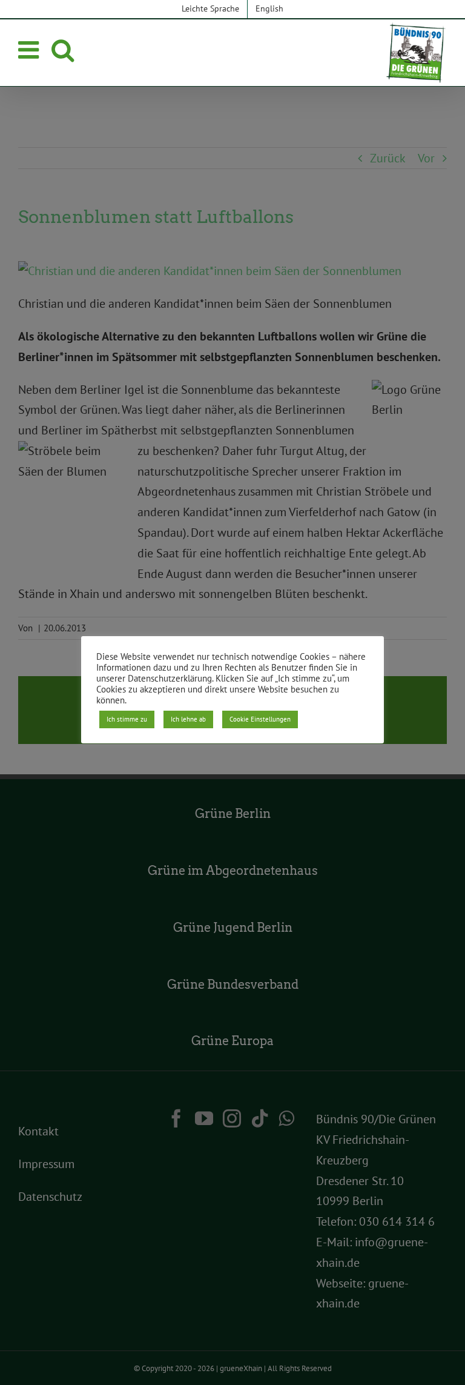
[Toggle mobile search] (62, 50)
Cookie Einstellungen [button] (260, 719)
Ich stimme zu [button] (127, 719)
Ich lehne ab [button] (188, 719)
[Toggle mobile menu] (30, 50)
